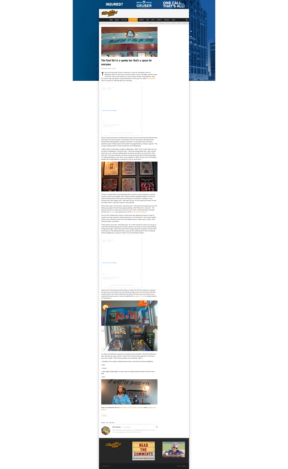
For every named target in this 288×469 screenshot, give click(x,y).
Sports (159, 20)
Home (111, 20)
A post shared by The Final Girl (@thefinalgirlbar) (121, 133)
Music (117, 20)
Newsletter (185, 23)
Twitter (156, 23)
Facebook (151, 23)
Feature (104, 415)
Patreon (179, 23)
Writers (178, 466)
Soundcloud (173, 23)
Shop (173, 20)
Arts (152, 20)
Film (147, 20)
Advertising (183, 466)
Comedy (141, 20)
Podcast (167, 20)
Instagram (162, 23)
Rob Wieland (104, 68)
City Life (124, 20)
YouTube (167, 23)
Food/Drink (133, 20)
